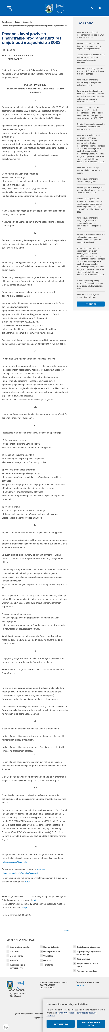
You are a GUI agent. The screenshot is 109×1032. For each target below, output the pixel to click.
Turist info (48, 965)
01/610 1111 (80, 985)
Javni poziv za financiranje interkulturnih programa (87, 180)
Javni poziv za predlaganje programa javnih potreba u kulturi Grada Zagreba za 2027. (90, 35)
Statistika (48, 956)
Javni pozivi (27, 22)
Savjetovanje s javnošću (88, 947)
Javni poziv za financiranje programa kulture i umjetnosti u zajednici (89, 170)
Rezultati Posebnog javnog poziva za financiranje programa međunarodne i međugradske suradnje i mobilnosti (91, 238)
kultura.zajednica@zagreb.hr (14, 862)
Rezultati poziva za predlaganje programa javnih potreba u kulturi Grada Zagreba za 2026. (90, 190)
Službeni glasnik (51, 947)
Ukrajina (47, 960)
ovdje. (27, 882)
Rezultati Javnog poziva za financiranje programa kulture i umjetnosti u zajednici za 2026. (89, 46)
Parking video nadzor (87, 971)
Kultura (17, 22)
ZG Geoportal (16, 956)
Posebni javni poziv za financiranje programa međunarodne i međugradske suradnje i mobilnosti (91, 59)
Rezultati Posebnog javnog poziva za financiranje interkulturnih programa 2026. (91, 126)
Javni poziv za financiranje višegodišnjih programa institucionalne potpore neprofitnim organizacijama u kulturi (89, 223)
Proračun (14, 960)
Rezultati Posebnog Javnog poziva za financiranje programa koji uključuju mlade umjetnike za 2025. (90, 285)
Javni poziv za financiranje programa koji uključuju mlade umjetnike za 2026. (89, 82)
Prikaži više (90, 304)
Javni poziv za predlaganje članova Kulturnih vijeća (87, 295)
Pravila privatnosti (65, 1012)
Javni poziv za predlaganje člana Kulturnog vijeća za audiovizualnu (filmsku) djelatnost (90, 71)
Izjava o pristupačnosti (23, 1013)
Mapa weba (40, 1013)
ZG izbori (14, 951)
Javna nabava (83, 959)
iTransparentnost (51, 951)
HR (99, 8)
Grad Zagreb (7, 22)
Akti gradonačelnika (20, 947)
